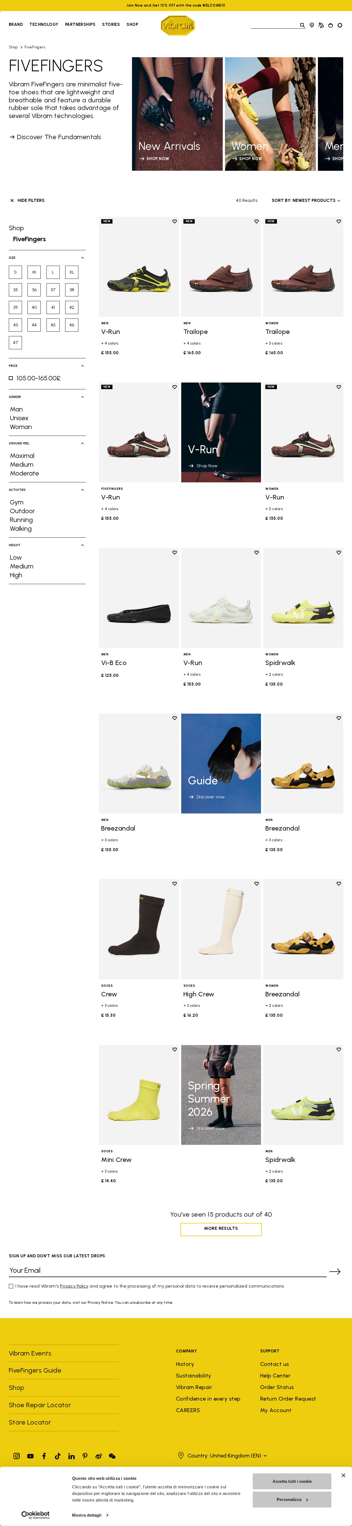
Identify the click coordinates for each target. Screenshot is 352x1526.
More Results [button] (221, 1228)
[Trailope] (221, 267)
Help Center (275, 1375)
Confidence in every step (208, 1398)
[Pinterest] (85, 1455)
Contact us (274, 1364)
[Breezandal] (139, 763)
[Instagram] (16, 1455)
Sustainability (193, 1375)
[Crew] (139, 929)
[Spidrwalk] (303, 598)
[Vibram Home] (178, 25)
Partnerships (80, 24)
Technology (44, 24)
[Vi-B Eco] (139, 598)
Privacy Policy (74, 1286)
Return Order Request (288, 1398)
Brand (16, 24)
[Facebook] (44, 1455)
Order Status (277, 1387)
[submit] (335, 1271)
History (185, 1364)
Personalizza (289, 1499)
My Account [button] (276, 1410)
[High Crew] (221, 929)
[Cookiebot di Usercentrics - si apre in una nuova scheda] (36, 1515)
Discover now (211, 796)
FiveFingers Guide (36, 1370)
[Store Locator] (312, 25)
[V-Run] (139, 267)
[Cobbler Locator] (321, 25)
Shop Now (207, 465)
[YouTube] (30, 1455)
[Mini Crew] (139, 1095)
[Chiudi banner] (343, 1475)
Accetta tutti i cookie (292, 1481)
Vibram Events (30, 1353)
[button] (221, 1455)
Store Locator (30, 1422)
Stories (111, 24)
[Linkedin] (71, 1455)
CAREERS (188, 1410)
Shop (132, 24)
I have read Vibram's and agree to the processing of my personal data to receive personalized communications (149, 1286)
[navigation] (73, 25)
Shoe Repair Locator (40, 1405)
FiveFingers (34, 47)
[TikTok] (57, 1455)
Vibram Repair (194, 1387)
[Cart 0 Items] (330, 25)
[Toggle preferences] (340, 25)
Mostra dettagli (86, 1515)
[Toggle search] (302, 25)
